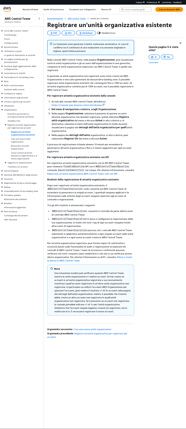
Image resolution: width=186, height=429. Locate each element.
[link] (99, 18)
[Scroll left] (20, 9)
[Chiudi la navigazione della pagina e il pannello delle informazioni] (180, 43)
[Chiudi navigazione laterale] (39, 18)
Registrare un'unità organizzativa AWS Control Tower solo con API (82, 173)
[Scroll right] (113, 9)
